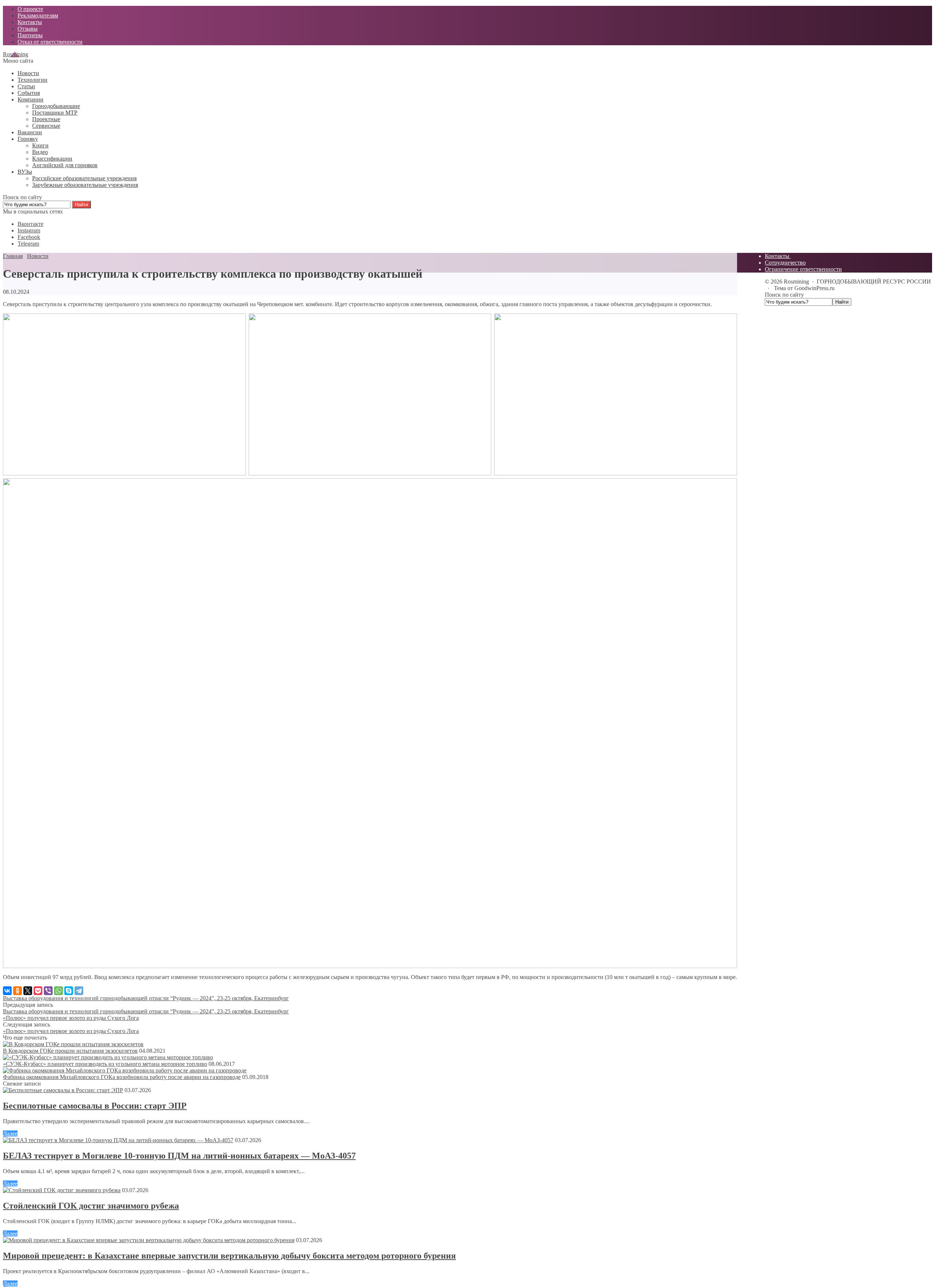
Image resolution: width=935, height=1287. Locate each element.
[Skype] (68, 990)
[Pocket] (38, 990)
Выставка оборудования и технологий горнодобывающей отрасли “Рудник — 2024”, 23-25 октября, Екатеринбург (146, 998)
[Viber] (48, 990)
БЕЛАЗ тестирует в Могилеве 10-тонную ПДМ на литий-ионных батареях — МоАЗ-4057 (179, 1155)
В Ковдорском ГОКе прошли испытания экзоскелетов (70, 1051)
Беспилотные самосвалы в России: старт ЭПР (95, 1105)
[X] (27, 990)
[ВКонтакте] (7, 990)
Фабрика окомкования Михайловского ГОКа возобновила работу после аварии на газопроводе (122, 1077)
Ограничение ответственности (803, 269)
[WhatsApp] (58, 990)
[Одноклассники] (17, 990)
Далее (10, 1133)
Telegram (28, 243)
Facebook (29, 237)
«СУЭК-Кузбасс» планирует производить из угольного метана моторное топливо (105, 1064)
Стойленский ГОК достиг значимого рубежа (91, 1205)
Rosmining (15, 54)
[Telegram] (79, 990)
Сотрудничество (785, 262)
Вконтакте (30, 224)
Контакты (778, 256)
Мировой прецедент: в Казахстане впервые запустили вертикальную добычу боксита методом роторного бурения (229, 1255)
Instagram (29, 230)
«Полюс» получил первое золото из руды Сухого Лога (71, 1018)
